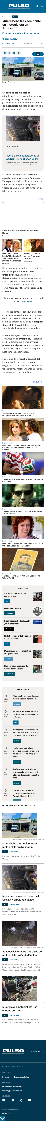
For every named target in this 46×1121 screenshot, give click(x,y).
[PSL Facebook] (3, 1100)
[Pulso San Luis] (19, 6)
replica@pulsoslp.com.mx (12, 1091)
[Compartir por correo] (18, 53)
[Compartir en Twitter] (9, 53)
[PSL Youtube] (29, 1100)
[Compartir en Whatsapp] (14, 53)
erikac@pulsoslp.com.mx (12, 1086)
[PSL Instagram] (12, 1100)
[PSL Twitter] (20, 1100)
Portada (4, 17)
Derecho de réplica (21, 1077)
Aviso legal (6, 1113)
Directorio (6, 1077)
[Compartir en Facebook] (4, 53)
